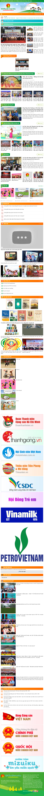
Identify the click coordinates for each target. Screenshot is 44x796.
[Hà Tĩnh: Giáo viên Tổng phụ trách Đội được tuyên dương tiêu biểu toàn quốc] (11, 132)
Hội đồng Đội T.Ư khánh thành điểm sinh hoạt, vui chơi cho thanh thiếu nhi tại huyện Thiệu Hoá (27, 149)
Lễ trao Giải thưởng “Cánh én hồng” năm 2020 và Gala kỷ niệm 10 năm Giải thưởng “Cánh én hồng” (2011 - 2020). (11, 352)
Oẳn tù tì (31, 198)
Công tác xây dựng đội (8, 104)
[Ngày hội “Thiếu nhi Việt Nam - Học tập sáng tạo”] (8, 650)
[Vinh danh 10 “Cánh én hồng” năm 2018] (16, 175)
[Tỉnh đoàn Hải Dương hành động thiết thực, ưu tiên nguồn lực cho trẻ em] (16, 143)
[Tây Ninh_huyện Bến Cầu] (11, 271)
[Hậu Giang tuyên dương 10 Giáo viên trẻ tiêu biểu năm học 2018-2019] (6, 175)
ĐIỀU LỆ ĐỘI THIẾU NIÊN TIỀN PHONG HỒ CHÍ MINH (14, 219)
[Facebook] (33, 791)
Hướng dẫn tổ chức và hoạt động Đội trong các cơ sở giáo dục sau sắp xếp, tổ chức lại (20, 206)
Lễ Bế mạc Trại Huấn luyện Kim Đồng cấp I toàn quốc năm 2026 (38, 34)
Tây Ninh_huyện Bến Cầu (5, 277)
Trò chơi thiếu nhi (7, 356)
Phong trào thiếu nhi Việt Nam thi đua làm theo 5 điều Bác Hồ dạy (18, 73)
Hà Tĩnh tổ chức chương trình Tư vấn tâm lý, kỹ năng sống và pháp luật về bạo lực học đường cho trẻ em (38, 149)
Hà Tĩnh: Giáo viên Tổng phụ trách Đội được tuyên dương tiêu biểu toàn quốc (33, 127)
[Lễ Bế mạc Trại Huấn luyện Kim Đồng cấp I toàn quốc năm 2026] (30, 34)
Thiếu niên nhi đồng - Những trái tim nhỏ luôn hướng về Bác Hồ (33, 77)
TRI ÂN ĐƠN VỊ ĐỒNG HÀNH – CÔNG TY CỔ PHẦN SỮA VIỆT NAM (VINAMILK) (29, 594)
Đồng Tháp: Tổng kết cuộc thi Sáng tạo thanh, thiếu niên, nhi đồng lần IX (27, 180)
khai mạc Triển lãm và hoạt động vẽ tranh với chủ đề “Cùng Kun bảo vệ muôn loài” (29, 584)
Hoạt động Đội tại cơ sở (9, 56)
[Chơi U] (7, 192)
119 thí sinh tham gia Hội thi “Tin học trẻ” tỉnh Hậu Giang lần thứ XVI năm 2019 (33, 158)
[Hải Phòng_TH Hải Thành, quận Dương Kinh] (32, 271)
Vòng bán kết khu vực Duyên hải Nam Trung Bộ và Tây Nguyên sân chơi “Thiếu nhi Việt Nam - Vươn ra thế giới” (16, 99)
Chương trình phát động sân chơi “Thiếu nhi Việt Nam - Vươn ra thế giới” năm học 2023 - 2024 (21, 693)
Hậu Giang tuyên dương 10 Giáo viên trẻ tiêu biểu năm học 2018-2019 (6, 180)
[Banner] (22, 8)
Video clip (5, 223)
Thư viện (5, 185)
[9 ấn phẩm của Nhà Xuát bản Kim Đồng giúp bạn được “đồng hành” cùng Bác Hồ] (22, 310)
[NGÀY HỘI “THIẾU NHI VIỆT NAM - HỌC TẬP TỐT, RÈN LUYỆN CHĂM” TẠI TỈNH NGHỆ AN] (8, 640)
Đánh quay (17, 198)
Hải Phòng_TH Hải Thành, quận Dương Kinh (30, 277)
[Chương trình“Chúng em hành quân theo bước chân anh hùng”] (6, 143)
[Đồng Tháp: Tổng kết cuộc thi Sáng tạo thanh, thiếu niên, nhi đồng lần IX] (27, 175)
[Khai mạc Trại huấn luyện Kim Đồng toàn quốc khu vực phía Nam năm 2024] (22, 62)
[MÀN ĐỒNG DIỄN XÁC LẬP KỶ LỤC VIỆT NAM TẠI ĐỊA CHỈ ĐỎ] (8, 608)
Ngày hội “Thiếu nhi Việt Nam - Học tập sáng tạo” (25, 645)
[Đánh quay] (22, 192)
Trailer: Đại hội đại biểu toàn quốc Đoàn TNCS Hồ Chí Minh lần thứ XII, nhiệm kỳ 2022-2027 (32, 264)
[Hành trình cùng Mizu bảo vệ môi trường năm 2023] (22, 237)
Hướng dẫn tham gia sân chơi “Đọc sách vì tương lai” (14, 215)
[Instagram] (37, 791)
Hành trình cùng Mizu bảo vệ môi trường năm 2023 (11, 249)
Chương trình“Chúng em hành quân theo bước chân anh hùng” (6, 149)
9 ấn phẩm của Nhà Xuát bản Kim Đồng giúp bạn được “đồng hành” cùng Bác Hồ (17, 322)
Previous (1, 35)
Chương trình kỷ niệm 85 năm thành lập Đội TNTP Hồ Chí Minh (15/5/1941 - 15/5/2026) (29, 615)
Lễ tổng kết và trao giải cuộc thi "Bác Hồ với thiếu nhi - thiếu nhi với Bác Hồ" (32, 352)
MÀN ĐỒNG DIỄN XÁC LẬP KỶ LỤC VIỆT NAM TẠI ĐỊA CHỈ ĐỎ (28, 604)
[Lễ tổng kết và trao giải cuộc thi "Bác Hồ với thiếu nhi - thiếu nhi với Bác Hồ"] (32, 344)
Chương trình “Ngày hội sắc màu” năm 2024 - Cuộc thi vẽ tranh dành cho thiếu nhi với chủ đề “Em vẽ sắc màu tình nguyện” (23, 697)
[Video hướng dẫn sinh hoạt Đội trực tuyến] (11, 256)
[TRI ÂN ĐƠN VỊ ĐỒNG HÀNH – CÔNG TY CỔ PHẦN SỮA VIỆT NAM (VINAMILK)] (8, 598)
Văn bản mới (6, 203)
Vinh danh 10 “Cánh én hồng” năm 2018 (16, 179)
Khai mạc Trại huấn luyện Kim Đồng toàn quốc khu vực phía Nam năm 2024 (22, 69)
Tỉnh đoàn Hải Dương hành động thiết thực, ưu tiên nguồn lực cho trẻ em (16, 149)
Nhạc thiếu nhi (6, 280)
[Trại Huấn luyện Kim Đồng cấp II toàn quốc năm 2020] (32, 329)
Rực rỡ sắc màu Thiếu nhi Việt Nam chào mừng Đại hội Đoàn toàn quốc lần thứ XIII (38, 45)
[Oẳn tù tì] (36, 192)
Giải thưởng (6, 154)
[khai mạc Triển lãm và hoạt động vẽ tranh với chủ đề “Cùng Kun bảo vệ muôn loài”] (8, 588)
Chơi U (2, 198)
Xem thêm (40, 186)
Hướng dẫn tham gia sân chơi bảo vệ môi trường (13, 212)
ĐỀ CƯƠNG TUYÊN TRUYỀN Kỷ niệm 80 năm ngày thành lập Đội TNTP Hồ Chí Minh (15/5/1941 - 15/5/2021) (23, 701)
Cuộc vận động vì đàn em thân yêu (11, 123)
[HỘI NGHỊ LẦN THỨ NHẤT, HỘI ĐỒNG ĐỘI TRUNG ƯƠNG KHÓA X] (13, 35)
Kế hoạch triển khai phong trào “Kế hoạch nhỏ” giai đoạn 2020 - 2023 (17, 690)
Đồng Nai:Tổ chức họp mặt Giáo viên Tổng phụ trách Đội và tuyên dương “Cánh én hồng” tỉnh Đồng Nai (38, 180)
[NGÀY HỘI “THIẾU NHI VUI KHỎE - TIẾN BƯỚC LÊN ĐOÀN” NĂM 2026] (8, 671)
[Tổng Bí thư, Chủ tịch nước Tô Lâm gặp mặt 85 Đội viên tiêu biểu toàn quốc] (8, 629)
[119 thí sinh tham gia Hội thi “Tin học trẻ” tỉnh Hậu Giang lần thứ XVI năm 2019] (11, 164)
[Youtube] (35, 791)
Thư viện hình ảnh (7, 296)
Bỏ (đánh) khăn (19, 379)
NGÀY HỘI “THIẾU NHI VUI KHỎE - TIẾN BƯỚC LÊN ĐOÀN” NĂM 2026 (29, 666)
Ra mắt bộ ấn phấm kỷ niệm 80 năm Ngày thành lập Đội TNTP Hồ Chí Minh (11, 337)
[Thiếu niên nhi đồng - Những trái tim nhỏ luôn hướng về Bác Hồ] (11, 83)
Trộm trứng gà (19, 390)
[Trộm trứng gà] (8, 395)
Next (25, 35)
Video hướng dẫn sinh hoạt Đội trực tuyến (9, 263)
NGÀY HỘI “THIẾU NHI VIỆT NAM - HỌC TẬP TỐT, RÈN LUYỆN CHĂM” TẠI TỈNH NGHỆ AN (29, 636)
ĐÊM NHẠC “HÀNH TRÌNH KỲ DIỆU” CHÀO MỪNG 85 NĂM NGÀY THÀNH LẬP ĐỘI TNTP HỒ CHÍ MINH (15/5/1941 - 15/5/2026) (29, 657)
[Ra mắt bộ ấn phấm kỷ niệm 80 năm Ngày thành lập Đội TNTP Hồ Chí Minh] (11, 329)
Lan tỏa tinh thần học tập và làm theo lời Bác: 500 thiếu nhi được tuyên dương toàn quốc (6, 99)
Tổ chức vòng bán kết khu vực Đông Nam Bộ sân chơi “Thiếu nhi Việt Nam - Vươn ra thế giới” (27, 99)
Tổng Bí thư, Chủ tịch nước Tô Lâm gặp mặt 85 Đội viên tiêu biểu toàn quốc (29, 626)
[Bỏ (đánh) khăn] (8, 384)
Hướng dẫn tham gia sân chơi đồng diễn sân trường (14, 209)
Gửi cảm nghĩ (22, 571)
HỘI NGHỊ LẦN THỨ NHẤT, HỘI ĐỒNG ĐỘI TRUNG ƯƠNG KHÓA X (13, 45)
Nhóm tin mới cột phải (8, 580)
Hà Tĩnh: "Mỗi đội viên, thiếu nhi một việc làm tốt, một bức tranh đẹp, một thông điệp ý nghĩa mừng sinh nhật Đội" (23, 706)
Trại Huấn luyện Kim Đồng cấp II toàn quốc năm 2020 (32, 336)
